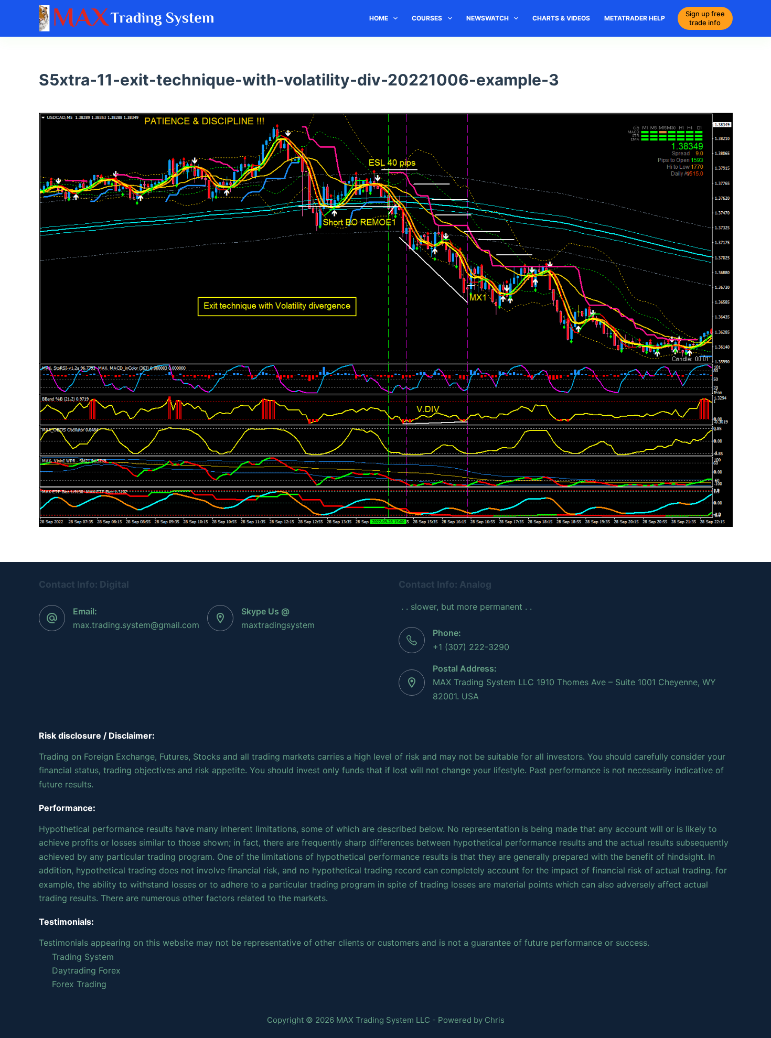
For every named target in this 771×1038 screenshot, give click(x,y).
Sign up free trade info (705, 18)
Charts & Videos (561, 18)
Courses (427, 18)
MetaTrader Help (634, 18)
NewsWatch (487, 18)
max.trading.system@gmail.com (136, 625)
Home (378, 18)
